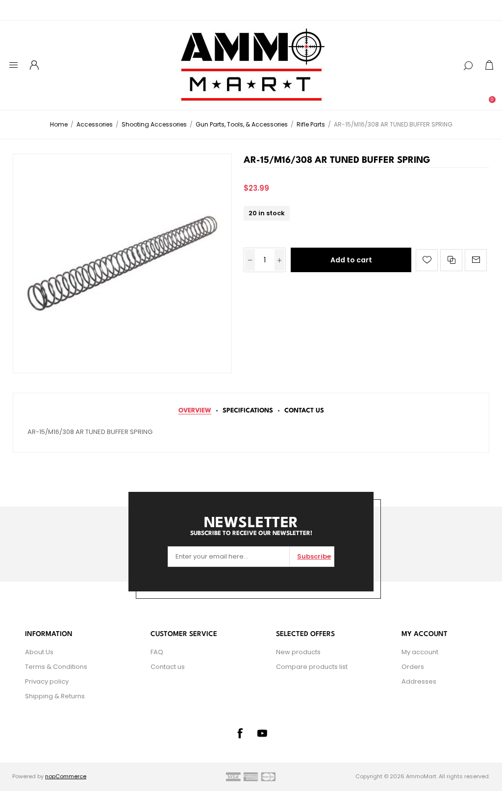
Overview (194, 411)
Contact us (168, 666)
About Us (39, 652)
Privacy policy (47, 681)
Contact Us (304, 411)
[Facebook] (240, 733)
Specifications (248, 411)
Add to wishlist (427, 260)
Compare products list (312, 666)
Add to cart (351, 260)
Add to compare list (451, 260)
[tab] (194, 411)
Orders (413, 666)
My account (420, 652)
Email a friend (476, 260)
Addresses (419, 681)
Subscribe (314, 556)
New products (298, 652)
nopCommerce (65, 776)
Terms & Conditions (56, 666)
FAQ (157, 652)
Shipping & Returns (55, 696)
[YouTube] (262, 733)
